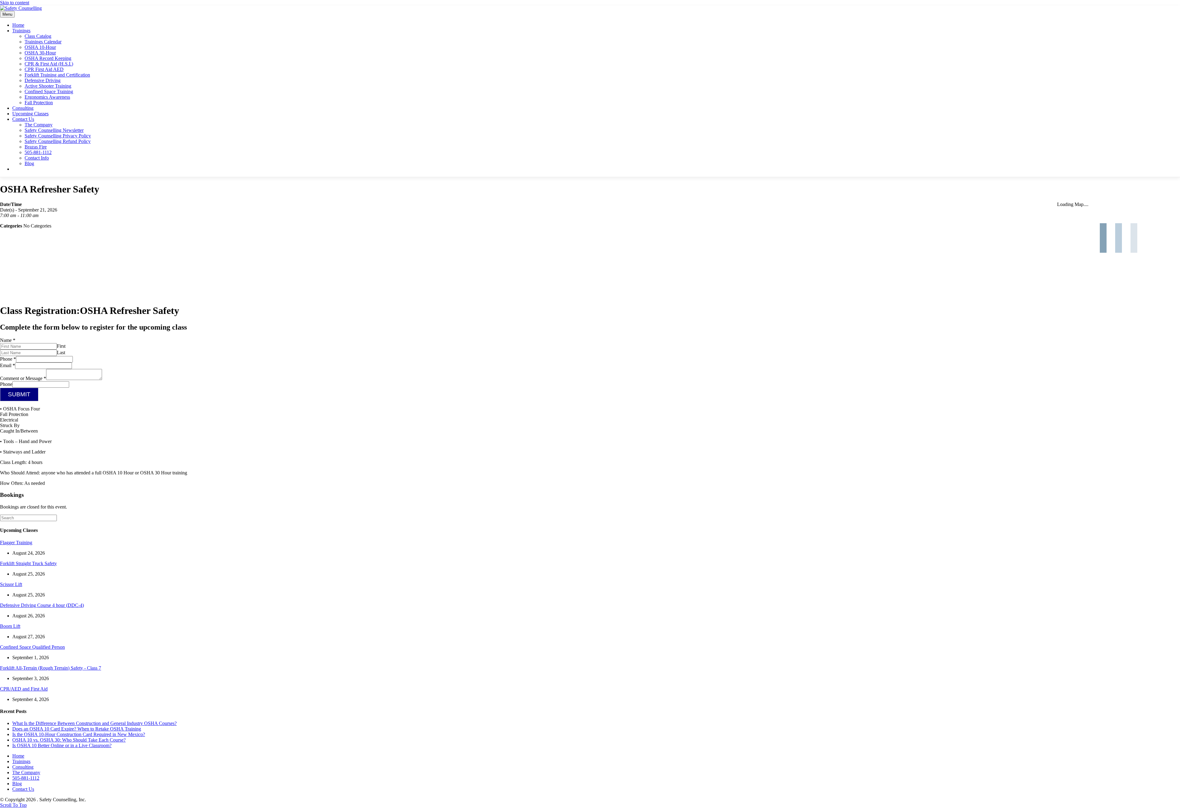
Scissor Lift (11, 584)
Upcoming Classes (30, 113)
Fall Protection (39, 102)
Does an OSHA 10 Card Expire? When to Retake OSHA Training (76, 728)
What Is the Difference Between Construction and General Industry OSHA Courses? (94, 723)
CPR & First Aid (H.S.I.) (49, 63)
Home (18, 25)
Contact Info (37, 157)
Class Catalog (38, 36)
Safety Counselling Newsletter (54, 130)
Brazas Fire (36, 146)
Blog (29, 163)
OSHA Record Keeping (48, 58)
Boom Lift (10, 626)
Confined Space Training (49, 91)
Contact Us (23, 119)
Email (7, 365)
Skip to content (14, 2)
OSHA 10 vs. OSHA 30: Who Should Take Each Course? (69, 740)
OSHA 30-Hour (40, 52)
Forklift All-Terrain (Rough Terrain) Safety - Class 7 (50, 668)
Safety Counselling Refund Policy (58, 141)
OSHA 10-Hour (40, 47)
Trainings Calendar (43, 41)
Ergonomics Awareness (47, 97)
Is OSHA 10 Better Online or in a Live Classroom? (62, 745)
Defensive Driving (43, 80)
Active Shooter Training (48, 86)
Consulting (22, 108)
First (61, 346)
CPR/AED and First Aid (24, 688)
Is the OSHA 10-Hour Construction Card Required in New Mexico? (78, 734)
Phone (8, 359)
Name (7, 340)
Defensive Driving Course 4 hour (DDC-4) (42, 605)
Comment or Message (23, 378)
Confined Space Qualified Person (32, 647)
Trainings (21, 30)
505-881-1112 (38, 152)
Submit (19, 394)
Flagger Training (16, 542)
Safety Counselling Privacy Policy (58, 135)
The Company (39, 124)
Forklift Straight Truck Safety (28, 563)
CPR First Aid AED (44, 69)
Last (61, 352)
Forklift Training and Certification (57, 74)
